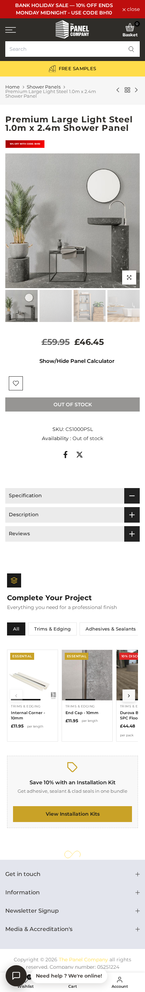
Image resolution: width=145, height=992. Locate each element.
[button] (131, 49)
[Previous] (16, 695)
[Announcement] (64, 9)
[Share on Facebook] (65, 454)
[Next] (128, 695)
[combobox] (72, 49)
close (133, 9)
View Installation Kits (73, 814)
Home (12, 87)
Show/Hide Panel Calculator (76, 361)
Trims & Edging (52, 629)
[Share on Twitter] (79, 454)
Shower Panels (44, 87)
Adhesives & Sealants (111, 629)
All (16, 629)
